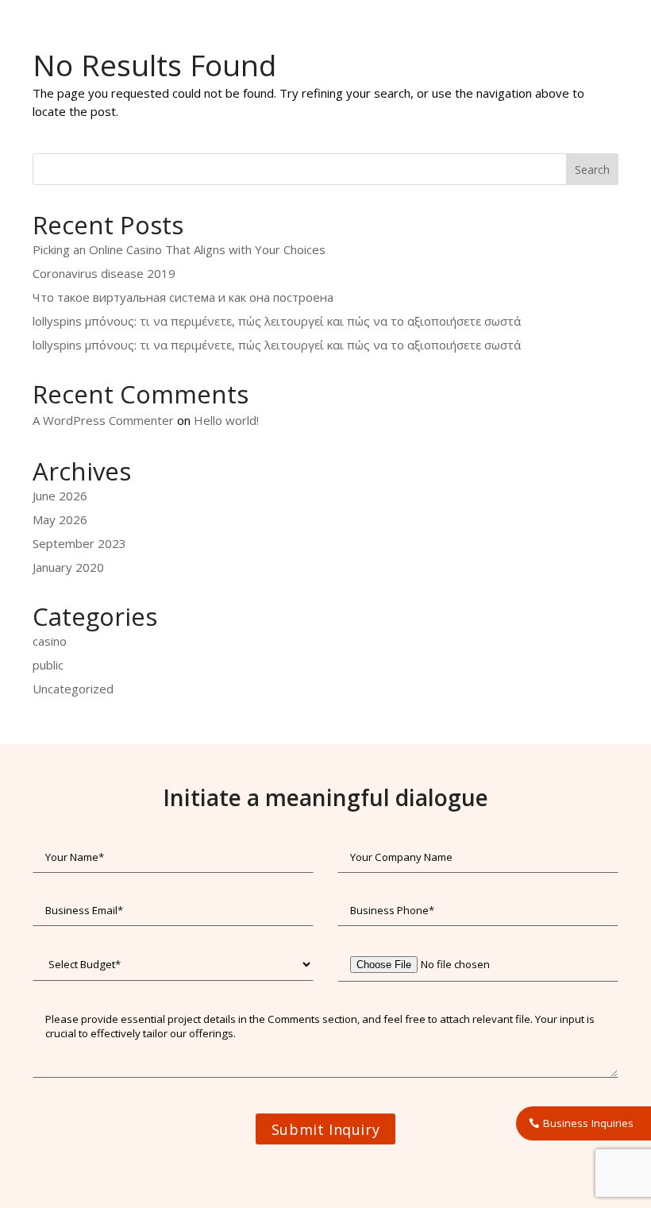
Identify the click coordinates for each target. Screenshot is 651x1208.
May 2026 (60, 519)
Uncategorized (73, 689)
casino (50, 641)
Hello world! (226, 420)
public (48, 665)
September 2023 (79, 543)
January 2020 (68, 567)
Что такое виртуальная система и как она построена (183, 297)
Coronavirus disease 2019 (104, 273)
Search (592, 169)
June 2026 (60, 496)
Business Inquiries (588, 1123)
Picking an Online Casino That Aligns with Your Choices (179, 249)
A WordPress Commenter (103, 420)
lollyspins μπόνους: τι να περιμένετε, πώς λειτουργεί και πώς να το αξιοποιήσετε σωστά (277, 321)
